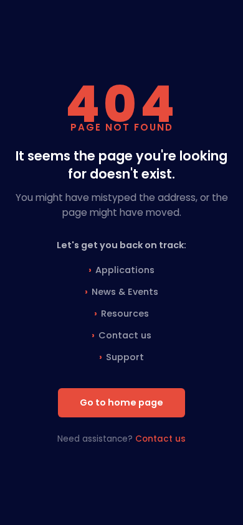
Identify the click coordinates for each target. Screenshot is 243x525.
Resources (125, 313)
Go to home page (121, 402)
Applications (125, 270)
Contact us (124, 335)
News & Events (125, 292)
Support (125, 357)
